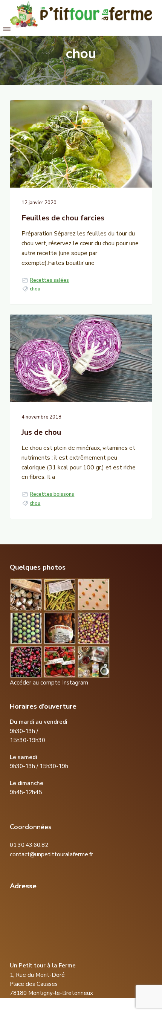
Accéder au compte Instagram (49, 682)
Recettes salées (49, 280)
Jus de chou (41, 432)
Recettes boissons (52, 494)
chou (35, 289)
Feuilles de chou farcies (62, 218)
